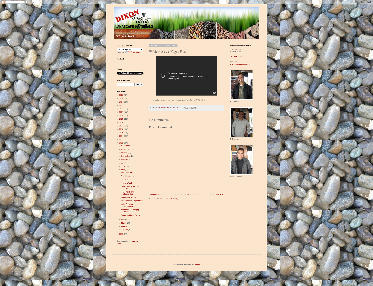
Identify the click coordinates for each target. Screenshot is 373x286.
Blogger (197, 264)
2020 (121, 116)
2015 (121, 133)
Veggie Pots (125, 180)
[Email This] (184, 107)
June (123, 166)
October (124, 153)
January (124, 230)
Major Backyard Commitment (127, 205)
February (125, 226)
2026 (121, 95)
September (125, 156)
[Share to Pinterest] (195, 107)
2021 (121, 112)
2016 (121, 129)
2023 (121, 105)
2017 (121, 126)
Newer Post (154, 194)
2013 (121, 139)
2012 (121, 143)
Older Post (219, 194)
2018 (121, 122)
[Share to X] (189, 107)
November (125, 149)
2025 (121, 99)
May (123, 170)
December (125, 146)
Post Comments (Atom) (169, 199)
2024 (121, 102)
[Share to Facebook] (192, 107)
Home (187, 194)
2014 (121, 136)
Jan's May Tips (127, 173)
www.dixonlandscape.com (240, 64)
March (124, 223)
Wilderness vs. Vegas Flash (132, 201)
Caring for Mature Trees (130, 215)
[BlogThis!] (186, 107)
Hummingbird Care (128, 197)
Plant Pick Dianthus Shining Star (128, 193)
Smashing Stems (127, 176)
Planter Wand (126, 183)
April (123, 219)
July (123, 163)
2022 (121, 109)
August (124, 160)
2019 (121, 119)
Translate (136, 52)
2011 (121, 234)
